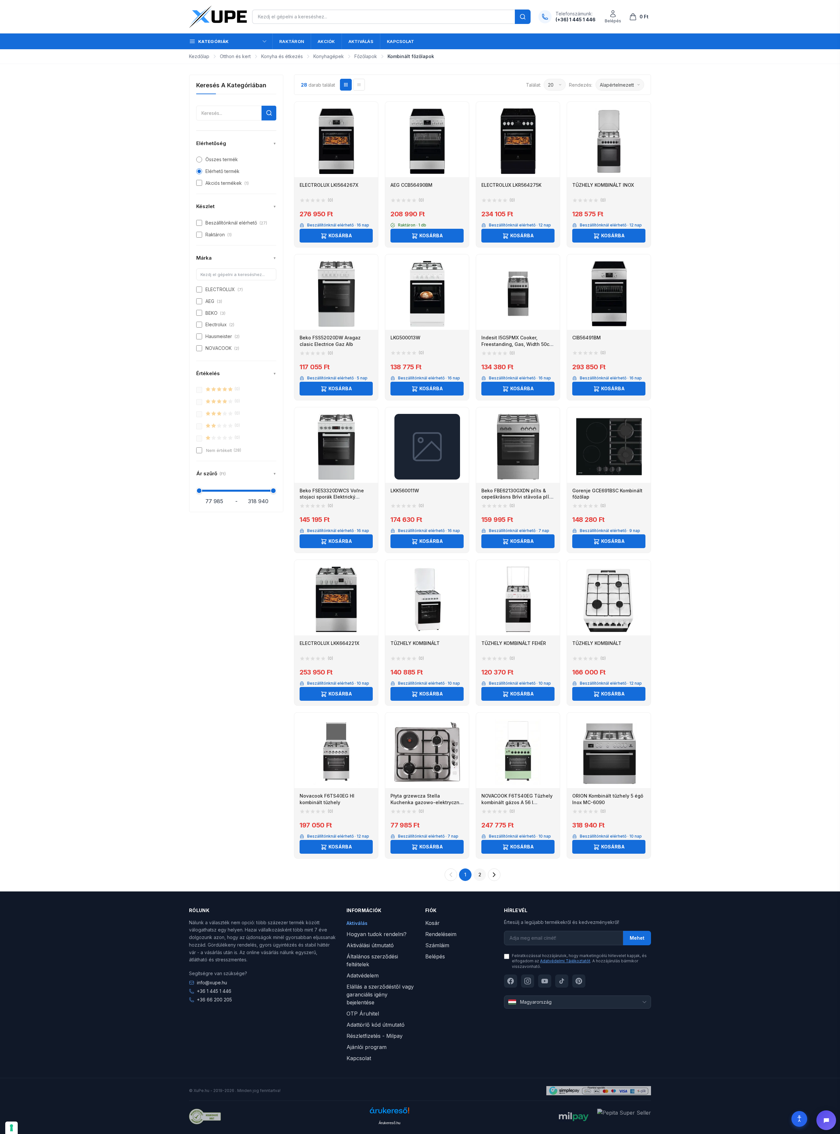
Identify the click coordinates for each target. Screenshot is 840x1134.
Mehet (637, 938)
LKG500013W (405, 337)
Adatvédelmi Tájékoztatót (565, 960)
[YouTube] (544, 981)
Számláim (437, 945)
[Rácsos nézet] (346, 85)
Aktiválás (360, 41)
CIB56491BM (586, 337)
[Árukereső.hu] (389, 1112)
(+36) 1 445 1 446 (576, 19)
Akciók (326, 41)
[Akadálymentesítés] (799, 1119)
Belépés (435, 956)
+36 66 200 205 (214, 999)
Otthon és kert (235, 56)
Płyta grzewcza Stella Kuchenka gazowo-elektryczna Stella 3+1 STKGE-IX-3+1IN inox (426, 802)
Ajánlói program (366, 1047)
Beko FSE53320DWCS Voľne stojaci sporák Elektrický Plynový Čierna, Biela (332, 497)
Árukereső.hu (389, 1123)
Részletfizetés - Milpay (374, 1036)
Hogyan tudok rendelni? (376, 934)
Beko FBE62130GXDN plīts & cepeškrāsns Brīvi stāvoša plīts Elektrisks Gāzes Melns (517, 497)
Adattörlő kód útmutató (375, 1024)
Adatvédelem (362, 975)
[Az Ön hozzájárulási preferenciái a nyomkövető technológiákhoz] (11, 1128)
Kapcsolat (400, 41)
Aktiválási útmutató (370, 945)
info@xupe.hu (212, 982)
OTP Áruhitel (362, 1013)
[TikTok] (561, 981)
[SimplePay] (598, 1090)
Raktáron (291, 41)
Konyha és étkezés (282, 56)
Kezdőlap (199, 56)
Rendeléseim (440, 934)
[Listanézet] (359, 85)
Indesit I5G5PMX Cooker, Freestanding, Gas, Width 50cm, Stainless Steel (518, 344)
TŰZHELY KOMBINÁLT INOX (603, 185)
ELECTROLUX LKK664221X (329, 643)
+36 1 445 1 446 (214, 991)
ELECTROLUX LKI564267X (329, 185)
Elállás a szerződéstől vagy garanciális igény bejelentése (380, 994)
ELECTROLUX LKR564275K (511, 185)
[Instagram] (527, 981)
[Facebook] (510, 981)
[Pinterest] (578, 981)
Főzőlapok (365, 56)
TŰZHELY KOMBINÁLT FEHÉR (513, 643)
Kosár (432, 923)
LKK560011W (404, 490)
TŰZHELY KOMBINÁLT (415, 643)
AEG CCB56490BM (411, 185)
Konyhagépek (328, 56)
